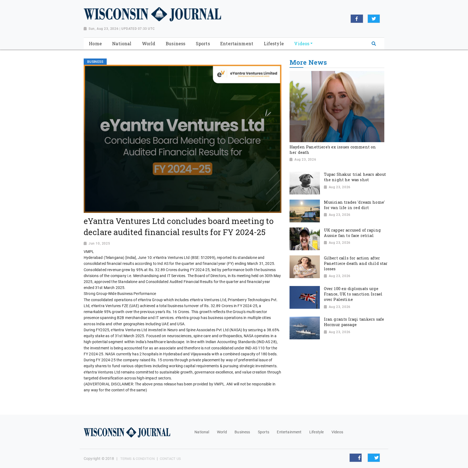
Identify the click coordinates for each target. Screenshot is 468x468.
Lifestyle (316, 432)
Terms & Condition (137, 459)
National (201, 432)
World (222, 432)
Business (242, 432)
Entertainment (289, 432)
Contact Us (170, 459)
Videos (337, 432)
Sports (263, 432)
